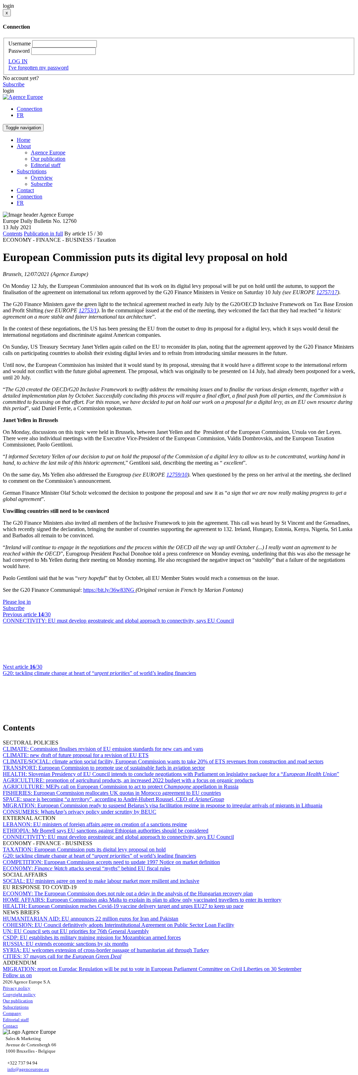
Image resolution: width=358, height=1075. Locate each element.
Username (19, 43)
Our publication (48, 159)
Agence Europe (48, 152)
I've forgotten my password (38, 68)
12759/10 (176, 475)
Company (12, 1013)
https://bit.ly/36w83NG (109, 590)
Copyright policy (19, 994)
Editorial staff (45, 165)
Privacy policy (16, 988)
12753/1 (88, 310)
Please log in (17, 602)
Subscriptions (16, 1007)
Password (19, 51)
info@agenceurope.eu (28, 1069)
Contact (25, 190)
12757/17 (326, 292)
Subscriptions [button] (31, 171)
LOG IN (18, 61)
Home (23, 140)
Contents (12, 234)
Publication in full (43, 234)
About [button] (24, 146)
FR (20, 115)
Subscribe (13, 84)
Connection (29, 109)
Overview (42, 178)
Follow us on (17, 975)
